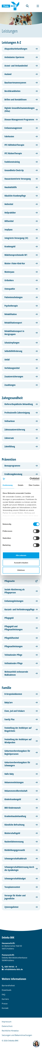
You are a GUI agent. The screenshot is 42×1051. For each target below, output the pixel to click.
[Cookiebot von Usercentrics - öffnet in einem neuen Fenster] (29, 478)
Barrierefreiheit (8, 985)
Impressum (6, 1021)
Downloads (6, 990)
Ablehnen (21, 570)
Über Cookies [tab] (34, 485)
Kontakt (5, 1008)
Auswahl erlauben (21, 563)
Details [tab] (20, 485)
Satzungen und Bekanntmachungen (17, 1035)
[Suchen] (27, 6)
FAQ (3, 994)
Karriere (5, 999)
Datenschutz (7, 1026)
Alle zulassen (21, 555)
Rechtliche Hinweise (10, 1030)
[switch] (36, 531)
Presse (5, 1003)
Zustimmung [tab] (8, 485)
